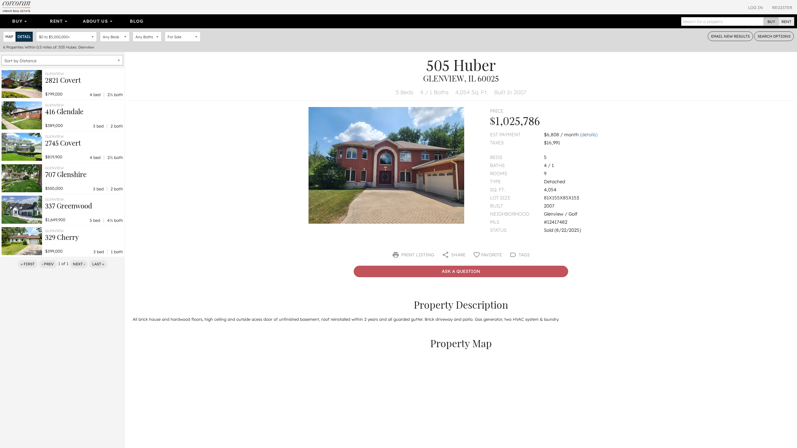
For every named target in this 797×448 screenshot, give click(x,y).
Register (782, 7)
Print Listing (417, 255)
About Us (96, 21)
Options (773, 36)
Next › (79, 264)
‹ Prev (48, 264)
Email (730, 36)
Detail (24, 36)
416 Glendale (64, 111)
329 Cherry (62, 237)
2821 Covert (63, 80)
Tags (523, 255)
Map (9, 36)
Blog (136, 21)
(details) (588, 135)
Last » (98, 264)
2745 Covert (63, 142)
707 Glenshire (66, 174)
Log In (755, 7)
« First (28, 264)
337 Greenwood (68, 205)
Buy (18, 21)
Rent (57, 21)
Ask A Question (461, 271)
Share (457, 255)
